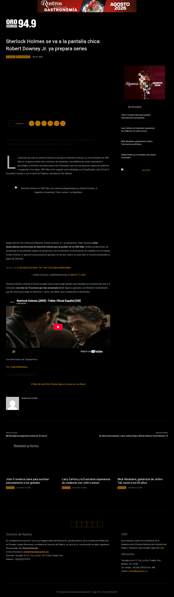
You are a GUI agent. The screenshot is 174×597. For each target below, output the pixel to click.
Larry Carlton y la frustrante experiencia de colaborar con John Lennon (138, 130)
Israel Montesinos (19, 367)
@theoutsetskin (29, 267)
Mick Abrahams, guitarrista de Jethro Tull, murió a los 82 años (137, 143)
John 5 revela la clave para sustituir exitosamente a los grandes (136, 116)
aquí (162, 547)
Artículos (11, 57)
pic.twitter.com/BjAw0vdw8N (55, 267)
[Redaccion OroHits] (12, 403)
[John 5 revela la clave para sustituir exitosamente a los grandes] (163, 117)
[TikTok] (151, 23)
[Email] (56, 123)
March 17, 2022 (78, 274)
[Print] (63, 123)
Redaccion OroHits (30, 398)
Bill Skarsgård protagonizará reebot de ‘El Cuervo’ (26, 435)
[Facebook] (141, 23)
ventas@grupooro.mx (138, 570)
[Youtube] (166, 23)
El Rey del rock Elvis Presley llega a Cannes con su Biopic (58, 384)
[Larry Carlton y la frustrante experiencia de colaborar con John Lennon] (163, 130)
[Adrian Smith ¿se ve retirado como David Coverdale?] (163, 157)
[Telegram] (44, 123)
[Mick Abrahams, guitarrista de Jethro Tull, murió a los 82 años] (163, 143)
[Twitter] (156, 23)
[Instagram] (146, 23)
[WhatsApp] (161, 23)
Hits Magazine (23, 57)
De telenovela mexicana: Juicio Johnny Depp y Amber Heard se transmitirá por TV (133, 435)
